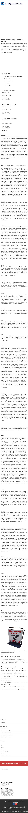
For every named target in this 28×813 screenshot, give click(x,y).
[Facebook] (14, 804)
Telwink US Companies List (6, 755)
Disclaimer (3, 747)
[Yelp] (16, 804)
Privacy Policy (3, 749)
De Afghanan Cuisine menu (6, 736)
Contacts (2, 753)
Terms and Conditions (5, 751)
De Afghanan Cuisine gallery (6, 732)
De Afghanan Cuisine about (6, 730)
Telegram (26, 811)
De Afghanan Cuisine (5, 728)
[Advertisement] (14, 23)
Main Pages (3, 722)
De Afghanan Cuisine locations (6, 734)
